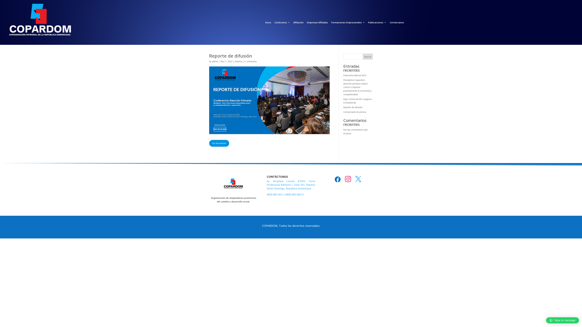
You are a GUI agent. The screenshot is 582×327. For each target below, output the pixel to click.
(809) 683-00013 (295, 194)
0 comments (250, 61)
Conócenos (280, 22)
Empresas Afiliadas (317, 22)
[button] (562, 320)
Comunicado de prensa (354, 112)
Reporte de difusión (353, 107)
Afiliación (298, 22)
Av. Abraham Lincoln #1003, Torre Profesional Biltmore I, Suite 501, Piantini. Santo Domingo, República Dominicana (291, 185)
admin (215, 61)
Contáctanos (397, 22)
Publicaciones (375, 22)
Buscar (367, 56)
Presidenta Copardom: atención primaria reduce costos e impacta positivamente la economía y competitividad (357, 87)
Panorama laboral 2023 (354, 75)
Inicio (268, 22)
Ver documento (219, 143)
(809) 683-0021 (275, 194)
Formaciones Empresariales (346, 22)
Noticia (238, 61)
